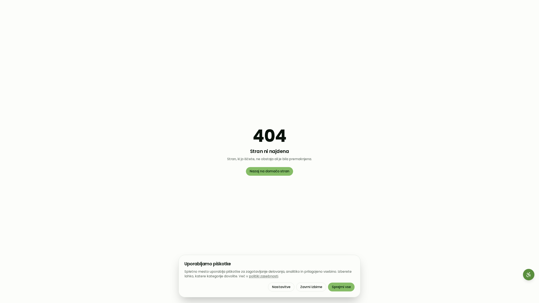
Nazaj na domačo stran (269, 171)
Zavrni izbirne (311, 286)
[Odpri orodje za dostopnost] (528, 274)
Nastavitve (281, 286)
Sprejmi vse (341, 286)
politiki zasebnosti (263, 276)
